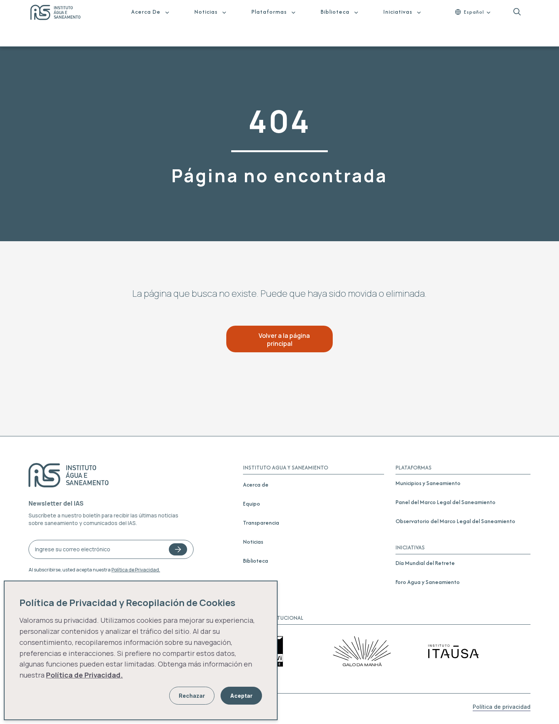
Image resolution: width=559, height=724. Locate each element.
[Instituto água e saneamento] (60, 13)
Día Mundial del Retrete (425, 563)
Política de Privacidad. (135, 569)
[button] (517, 12)
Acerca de (145, 12)
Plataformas (269, 12)
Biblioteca (335, 12)
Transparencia (261, 523)
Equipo (251, 504)
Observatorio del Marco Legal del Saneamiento (455, 521)
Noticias (206, 12)
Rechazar (192, 695)
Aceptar (241, 695)
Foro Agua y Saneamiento (427, 582)
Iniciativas (397, 12)
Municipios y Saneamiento (428, 483)
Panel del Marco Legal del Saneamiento (445, 502)
